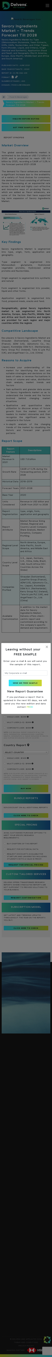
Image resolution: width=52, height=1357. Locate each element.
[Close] (47, 647)
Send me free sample (25, 683)
